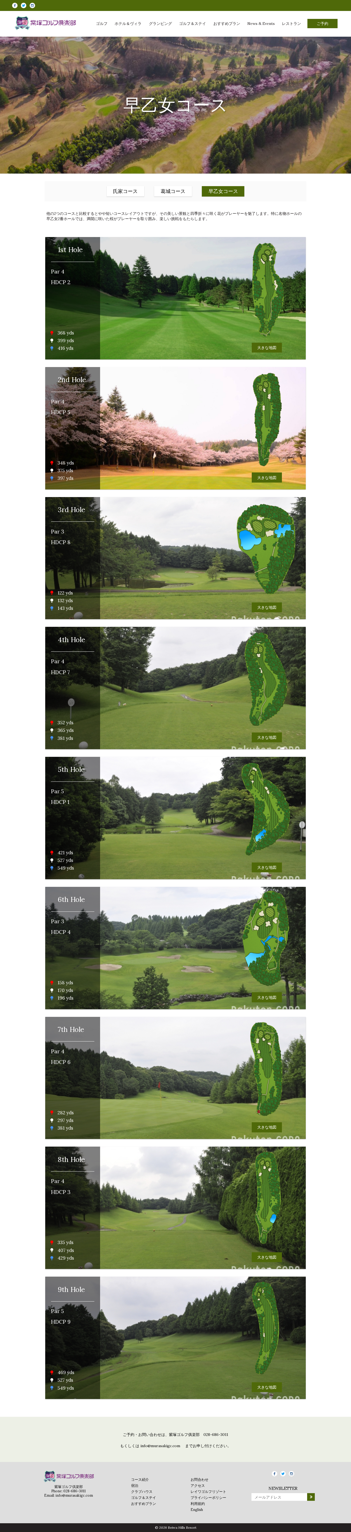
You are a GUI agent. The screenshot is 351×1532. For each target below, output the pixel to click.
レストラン (291, 23)
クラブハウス (141, 1491)
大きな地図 (266, 347)
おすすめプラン (226, 23)
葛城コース (173, 191)
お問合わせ (199, 1479)
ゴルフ (101, 23)
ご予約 (322, 23)
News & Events (261, 23)
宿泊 (134, 1485)
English (197, 1509)
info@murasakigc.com (160, 1445)
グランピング (160, 23)
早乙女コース (223, 191)
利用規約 (198, 1503)
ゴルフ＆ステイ (192, 23)
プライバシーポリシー (208, 1497)
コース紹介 (140, 1479)
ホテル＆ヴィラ (128, 23)
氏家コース (125, 191)
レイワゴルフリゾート (208, 1491)
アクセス (198, 1485)
